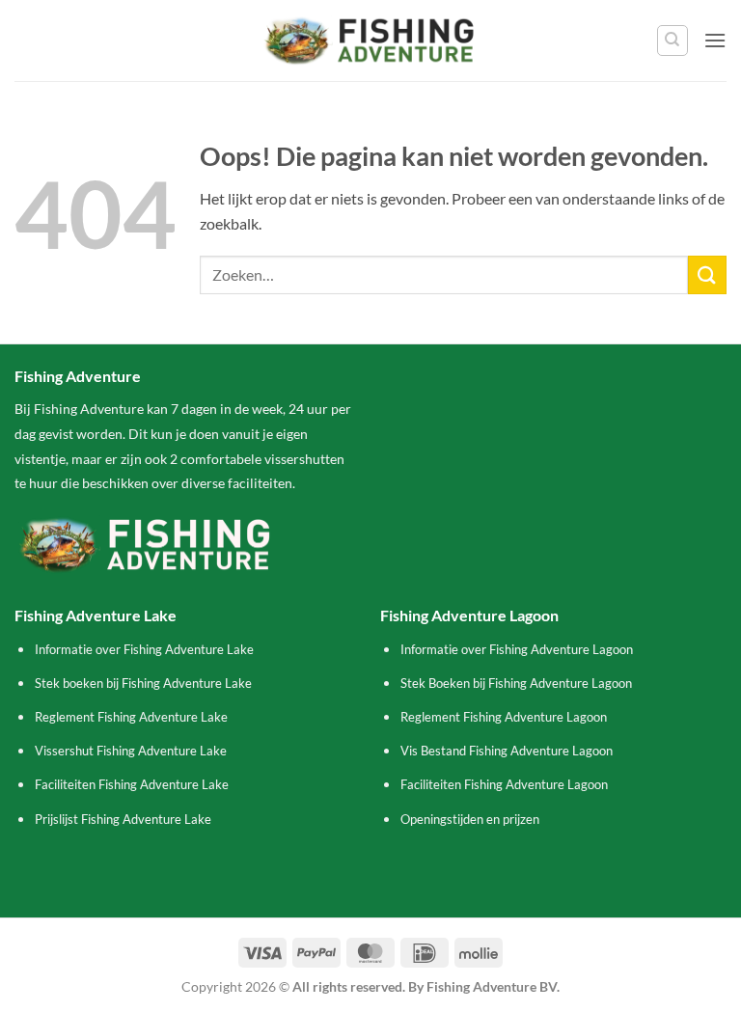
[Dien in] (707, 274)
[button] (715, 40)
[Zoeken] (672, 40)
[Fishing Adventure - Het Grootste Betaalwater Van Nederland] (371, 40)
